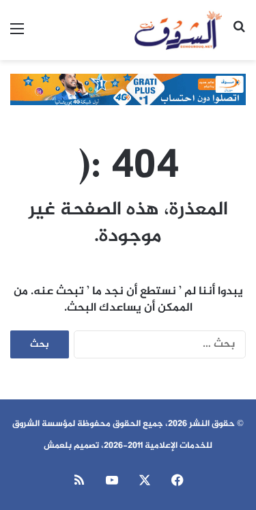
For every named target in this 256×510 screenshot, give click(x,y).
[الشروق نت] (178, 30)
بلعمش (58, 445)
